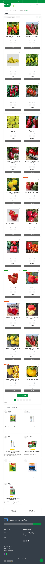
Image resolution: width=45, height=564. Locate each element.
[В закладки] (20, 21)
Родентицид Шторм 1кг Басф (32, 474)
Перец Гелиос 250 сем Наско (32, 379)
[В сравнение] (20, 23)
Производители (6, 535)
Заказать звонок (38, 6)
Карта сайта (6, 534)
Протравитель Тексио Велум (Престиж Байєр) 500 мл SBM (12, 499)
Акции (5, 537)
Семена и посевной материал (11, 10)
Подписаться (37, 524)
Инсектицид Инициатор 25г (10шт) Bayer (32, 451)
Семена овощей (20, 10)
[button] (18, 1)
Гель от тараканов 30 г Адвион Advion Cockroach (32, 427)
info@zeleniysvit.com (8, 548)
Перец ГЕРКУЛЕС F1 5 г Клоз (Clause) (32, 192)
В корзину (13, 47)
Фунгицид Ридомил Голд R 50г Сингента (12, 426)
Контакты (5, 532)
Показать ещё (23, 395)
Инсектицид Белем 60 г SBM (12, 474)
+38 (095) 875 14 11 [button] (8, 546)
